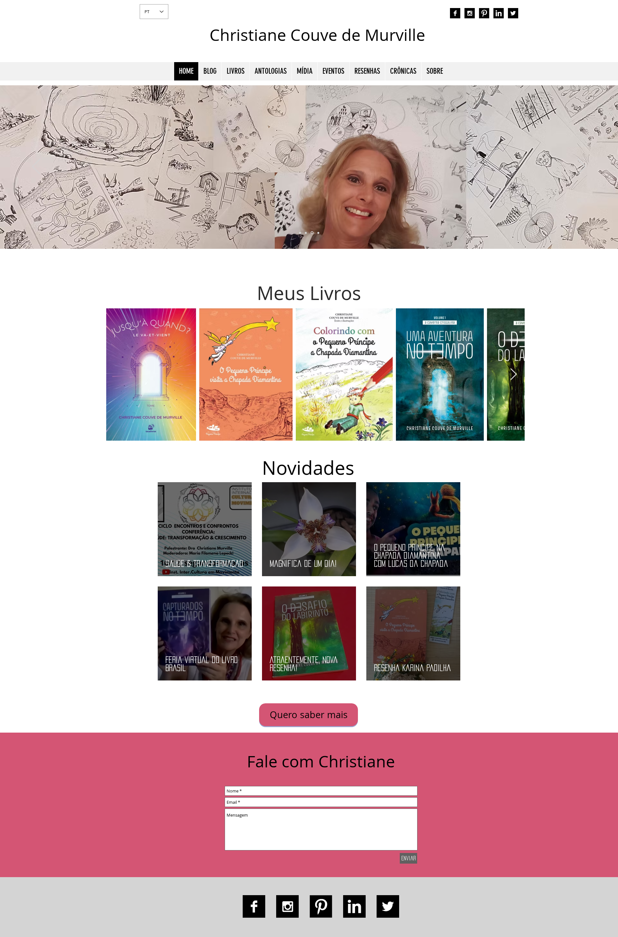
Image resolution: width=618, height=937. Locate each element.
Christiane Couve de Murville (317, 35)
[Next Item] (513, 374)
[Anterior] (36, 167)
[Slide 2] (312, 233)
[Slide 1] (306, 233)
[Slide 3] (317, 232)
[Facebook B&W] (455, 13)
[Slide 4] (300, 233)
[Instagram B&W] (469, 13)
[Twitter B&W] (513, 13)
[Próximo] (582, 167)
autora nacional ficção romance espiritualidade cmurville (455, 40)
